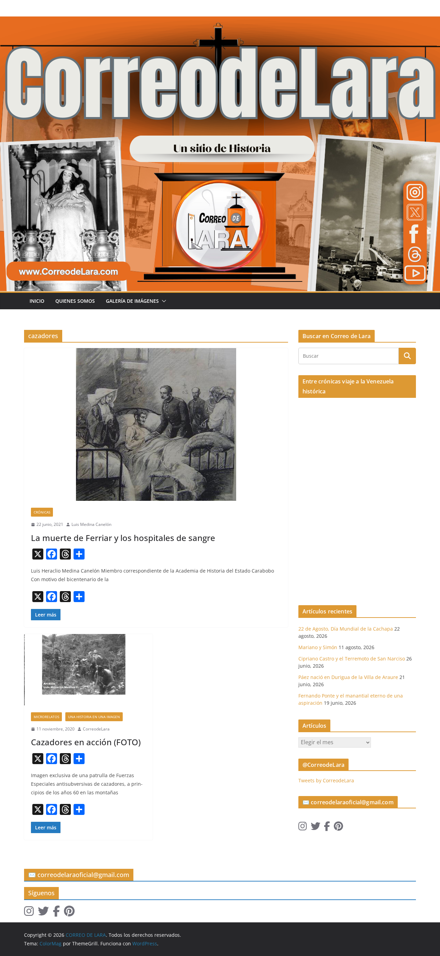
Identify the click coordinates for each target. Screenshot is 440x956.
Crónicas (42, 512)
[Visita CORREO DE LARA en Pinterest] (338, 828)
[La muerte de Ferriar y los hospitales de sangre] (156, 424)
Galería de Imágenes (132, 301)
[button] (162, 301)
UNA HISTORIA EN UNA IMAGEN (94, 716)
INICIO (37, 301)
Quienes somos (75, 301)
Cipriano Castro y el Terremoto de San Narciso (351, 658)
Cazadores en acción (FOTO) (86, 742)
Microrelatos (46, 716)
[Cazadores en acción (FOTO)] (88, 669)
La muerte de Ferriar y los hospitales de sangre (123, 537)
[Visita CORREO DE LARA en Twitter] (315, 828)
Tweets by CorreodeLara (326, 780)
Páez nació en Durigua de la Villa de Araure (348, 677)
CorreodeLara (96, 729)
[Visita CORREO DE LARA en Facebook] (327, 828)
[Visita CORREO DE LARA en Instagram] (302, 828)
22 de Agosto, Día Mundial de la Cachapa (345, 628)
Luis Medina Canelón (91, 524)
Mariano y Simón (317, 647)
